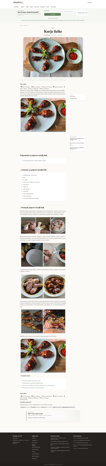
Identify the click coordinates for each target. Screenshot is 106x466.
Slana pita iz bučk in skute (83, 448)
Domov (21, 25)
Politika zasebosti (35, 449)
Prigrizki (23, 6)
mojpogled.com (34, 440)
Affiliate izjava (34, 458)
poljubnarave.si (34, 442)
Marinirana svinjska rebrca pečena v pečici (32, 380)
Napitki (31, 6)
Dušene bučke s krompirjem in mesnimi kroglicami (33, 387)
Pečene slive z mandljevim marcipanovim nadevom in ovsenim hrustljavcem (39, 385)
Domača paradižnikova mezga (36, 20)
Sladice (27, 6)
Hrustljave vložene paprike (80, 20)
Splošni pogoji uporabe (36, 447)
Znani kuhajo (53, 6)
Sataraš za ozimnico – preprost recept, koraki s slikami (49, 20)
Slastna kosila (26, 25)
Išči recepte (90, 2)
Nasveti (48, 6)
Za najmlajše (42, 6)
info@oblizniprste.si (16, 442)
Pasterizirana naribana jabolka (70, 20)
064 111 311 (15, 443)
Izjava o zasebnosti (35, 456)
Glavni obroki (17, 6)
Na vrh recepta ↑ (73, 96)
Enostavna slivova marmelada (26, 20)
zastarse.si (34, 438)
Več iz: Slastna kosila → (74, 98)
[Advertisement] (43, 141)
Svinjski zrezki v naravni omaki (82, 438)
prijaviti (43, 417)
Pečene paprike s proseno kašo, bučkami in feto (33, 383)
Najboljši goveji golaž (62, 20)
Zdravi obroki (36, 6)
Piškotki (33, 451)
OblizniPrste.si (15, 438)
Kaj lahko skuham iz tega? (82, 12)
